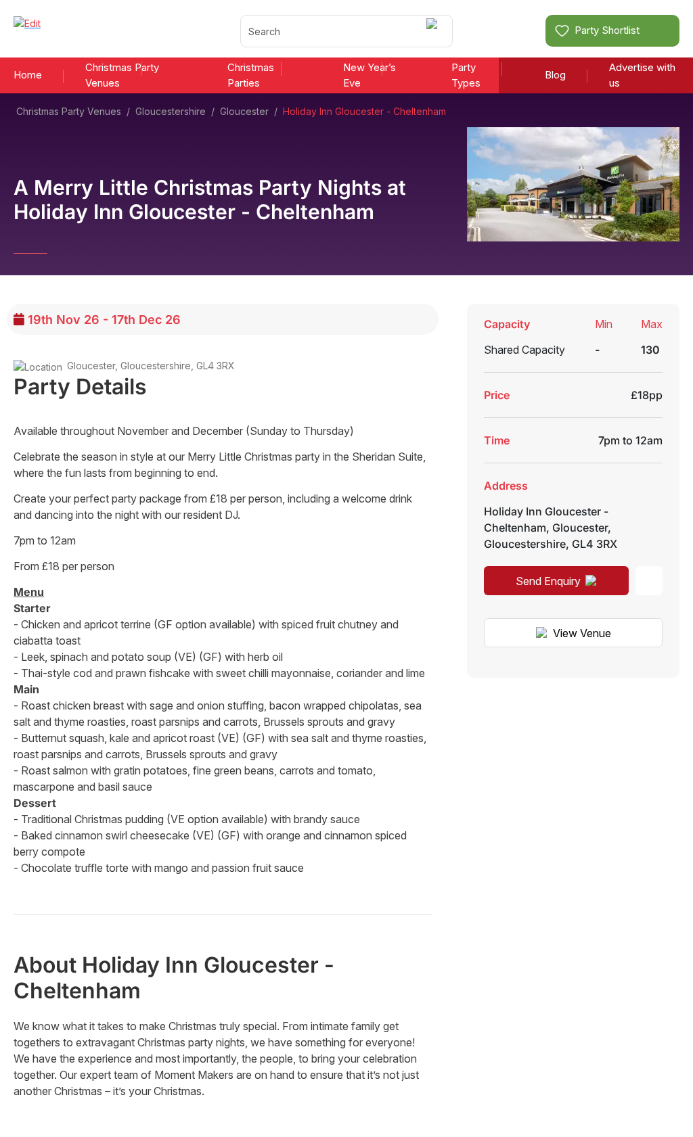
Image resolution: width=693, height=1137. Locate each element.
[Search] (434, 31)
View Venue (582, 633)
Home (28, 74)
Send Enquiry (548, 581)
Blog (555, 74)
